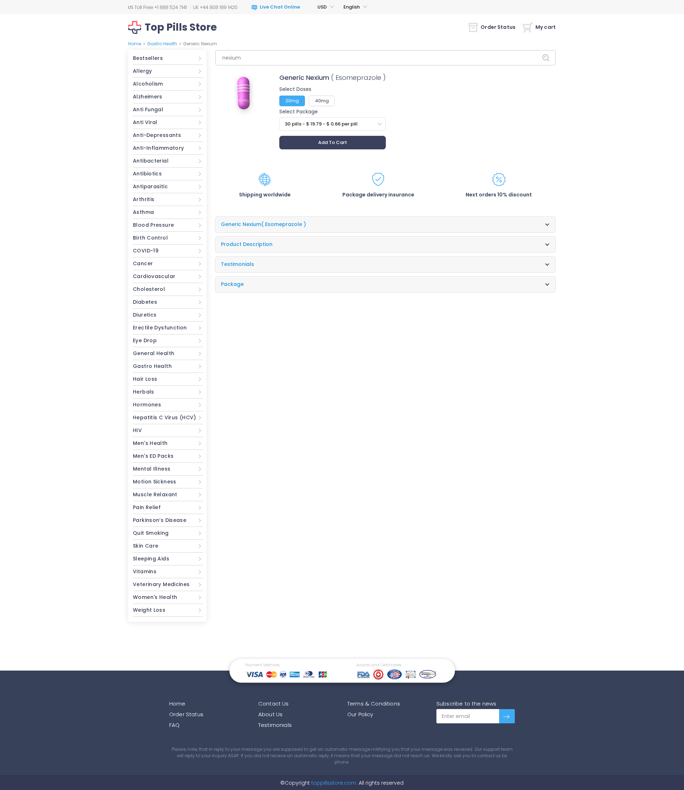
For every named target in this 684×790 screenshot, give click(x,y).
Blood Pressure (153, 225)
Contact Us (273, 703)
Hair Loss (145, 379)
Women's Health (155, 597)
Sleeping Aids (151, 558)
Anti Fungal (148, 109)
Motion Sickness (154, 481)
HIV (137, 430)
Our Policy (360, 714)
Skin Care (145, 545)
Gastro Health (162, 44)
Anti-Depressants (157, 135)
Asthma (143, 212)
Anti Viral (145, 122)
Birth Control (150, 237)
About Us (270, 714)
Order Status (498, 27)
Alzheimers (147, 96)
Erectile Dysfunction (160, 327)
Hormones (147, 404)
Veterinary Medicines (161, 584)
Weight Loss (149, 610)
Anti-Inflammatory (158, 148)
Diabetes (145, 302)
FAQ (174, 725)
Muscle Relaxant (155, 494)
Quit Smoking (151, 533)
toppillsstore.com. (333, 782)
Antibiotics (147, 173)
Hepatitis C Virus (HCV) (164, 417)
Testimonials (275, 725)
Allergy (142, 71)
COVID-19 (146, 250)
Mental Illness (151, 468)
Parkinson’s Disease (159, 520)
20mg (292, 100)
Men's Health (150, 443)
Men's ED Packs (153, 456)
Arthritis (143, 199)
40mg (322, 100)
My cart (545, 27)
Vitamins (144, 571)
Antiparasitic (150, 186)
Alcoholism (148, 83)
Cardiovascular (154, 276)
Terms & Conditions (373, 703)
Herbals (143, 391)
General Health (153, 353)
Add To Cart (332, 142)
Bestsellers (148, 58)
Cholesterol (149, 289)
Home (134, 44)
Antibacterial (151, 160)
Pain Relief (147, 507)
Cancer (143, 263)
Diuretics (144, 314)
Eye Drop (145, 340)
